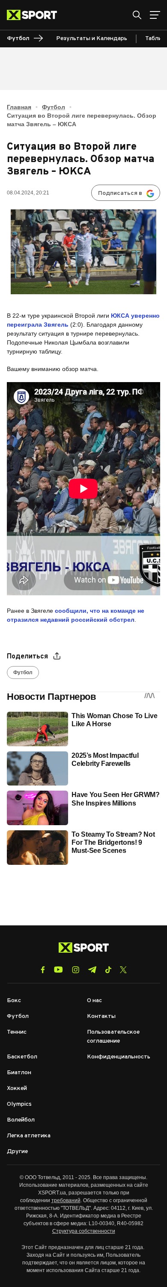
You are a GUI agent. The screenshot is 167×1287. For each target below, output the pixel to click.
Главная (19, 107)
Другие (17, 1151)
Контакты (101, 1016)
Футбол (53, 107)
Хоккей (17, 1088)
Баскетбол (22, 1057)
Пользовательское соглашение (113, 1037)
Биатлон (19, 1072)
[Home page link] (35, 15)
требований (66, 1200)
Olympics (19, 1104)
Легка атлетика (29, 1135)
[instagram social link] (75, 969)
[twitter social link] (123, 969)
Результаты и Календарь (91, 38)
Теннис (17, 1032)
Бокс (14, 1000)
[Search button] (137, 14)
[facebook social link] (43, 969)
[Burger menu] (155, 15)
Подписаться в (120, 193)
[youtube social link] (58, 969)
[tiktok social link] (108, 969)
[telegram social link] (92, 969)
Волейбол (21, 1120)
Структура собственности (83, 1231)
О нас (94, 1000)
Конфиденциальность (118, 1057)
